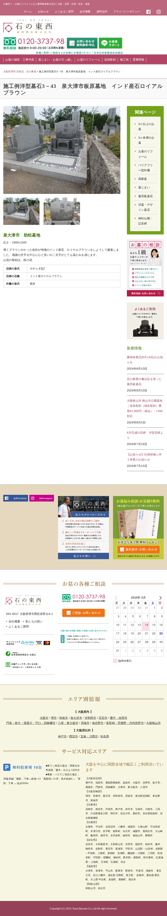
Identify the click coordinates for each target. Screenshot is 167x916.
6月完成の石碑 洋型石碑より (145, 435)
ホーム (28, 11)
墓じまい (144, 187)
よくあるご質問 (64, 11)
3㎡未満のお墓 (146, 140)
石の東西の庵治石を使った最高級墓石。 (144, 381)
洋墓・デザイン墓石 (145, 207)
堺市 (54, 717)
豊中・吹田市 (118, 717)
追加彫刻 (110, 59)
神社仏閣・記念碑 (145, 221)
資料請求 (102, 11)
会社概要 (85, 11)
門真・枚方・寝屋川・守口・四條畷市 (30, 723)
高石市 (103, 717)
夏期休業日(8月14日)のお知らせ (145, 360)
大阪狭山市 (153, 723)
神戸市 (62, 736)
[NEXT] (160, 597)
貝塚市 (85, 723)
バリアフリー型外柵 (145, 168)
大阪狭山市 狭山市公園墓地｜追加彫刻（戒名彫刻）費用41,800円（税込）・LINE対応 (145, 408)
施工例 (124, 59)
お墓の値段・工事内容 (19, 59)
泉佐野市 (98, 723)
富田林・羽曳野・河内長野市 (125, 723)
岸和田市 (90, 717)
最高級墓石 (145, 196)
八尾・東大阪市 (68, 723)
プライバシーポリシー (126, 11)
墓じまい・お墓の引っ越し (55, 59)
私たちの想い (34, 621)
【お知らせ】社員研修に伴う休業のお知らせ (144, 457)
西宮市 (73, 736)
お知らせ (43, 11)
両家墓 (142, 178)
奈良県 (104, 736)
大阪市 (44, 717)
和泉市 (63, 717)
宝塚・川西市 (89, 736)
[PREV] (117, 597)
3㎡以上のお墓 (146, 126)
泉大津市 (76, 717)
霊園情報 (138, 59)
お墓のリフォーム (88, 59)
